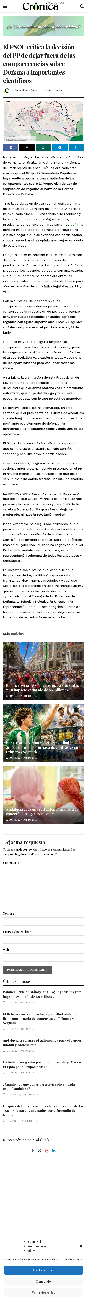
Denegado (43, 1281)
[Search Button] (82, 6)
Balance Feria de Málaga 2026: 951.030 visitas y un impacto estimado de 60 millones (42, 687)
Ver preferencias (43, 1292)
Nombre (10, 913)
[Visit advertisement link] (43, 29)
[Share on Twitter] (27, 147)
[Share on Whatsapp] (43, 147)
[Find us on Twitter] (39, 1150)
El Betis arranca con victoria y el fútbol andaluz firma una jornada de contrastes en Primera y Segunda (42, 747)
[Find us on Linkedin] (53, 1151)
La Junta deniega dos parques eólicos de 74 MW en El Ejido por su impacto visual (42, 1064)
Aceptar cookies (43, 1270)
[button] (81, 1246)
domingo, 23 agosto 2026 (21, 1094)
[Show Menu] (5, 6)
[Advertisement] (43, 1206)
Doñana (76, 224)
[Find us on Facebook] (33, 1151)
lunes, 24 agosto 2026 (22, 695)
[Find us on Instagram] (46, 1151)
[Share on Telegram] (60, 147)
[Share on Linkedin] (76, 147)
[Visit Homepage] (43, 6)
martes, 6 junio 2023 (56, 90)
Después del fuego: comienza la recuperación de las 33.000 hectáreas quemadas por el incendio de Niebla (43, 1110)
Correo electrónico (17, 932)
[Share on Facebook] (10, 147)
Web (6, 950)
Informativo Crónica (24, 90)
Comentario (12, 863)
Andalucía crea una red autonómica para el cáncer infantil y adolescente (42, 811)
